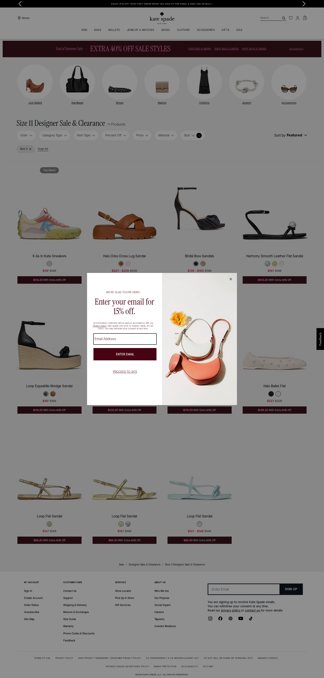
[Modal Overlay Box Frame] (162, 339)
